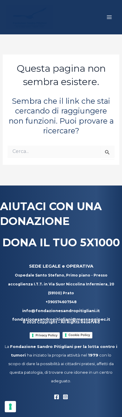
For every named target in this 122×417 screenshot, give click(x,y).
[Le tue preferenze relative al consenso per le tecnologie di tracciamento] (10, 406)
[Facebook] (56, 397)
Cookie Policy (79, 335)
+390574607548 (61, 302)
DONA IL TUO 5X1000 (61, 242)
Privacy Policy (46, 335)
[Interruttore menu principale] (109, 17)
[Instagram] (65, 397)
